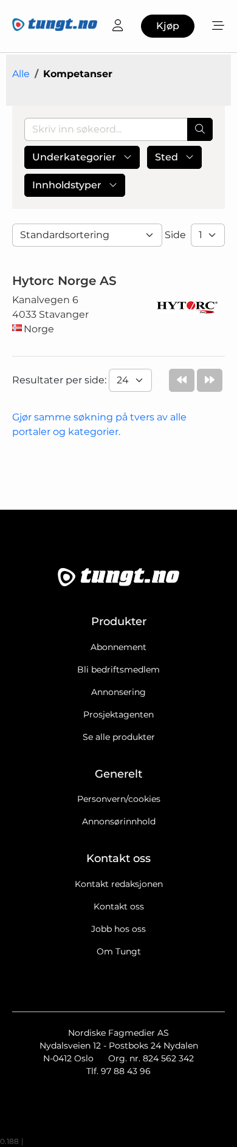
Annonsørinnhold (119, 821)
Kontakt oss (119, 906)
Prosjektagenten (118, 714)
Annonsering (118, 691)
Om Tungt (119, 951)
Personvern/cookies (118, 798)
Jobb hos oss (118, 928)
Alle (21, 74)
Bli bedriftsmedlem (118, 669)
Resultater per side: (60, 380)
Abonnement (118, 647)
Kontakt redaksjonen (119, 883)
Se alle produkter (119, 736)
